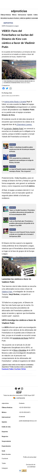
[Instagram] (22, 388)
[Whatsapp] (10, 88)
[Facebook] (3, 88)
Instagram (5, 468)
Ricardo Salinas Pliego (10, 18)
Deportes (5, 431)
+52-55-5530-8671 (24, 412)
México (14, 15)
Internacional (22, 15)
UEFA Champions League (10, 26)
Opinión (29, 15)
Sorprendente (6, 441)
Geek (3, 451)
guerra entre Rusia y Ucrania (15, 102)
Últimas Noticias (6, 15)
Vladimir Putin (7, 292)
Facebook (5, 458)
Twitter (4, 463)
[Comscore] (19, 398)
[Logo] (19, 11)
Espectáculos (6, 446)
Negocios (5, 436)
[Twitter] (7, 88)
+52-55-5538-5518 (24, 407)
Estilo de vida (6, 427)
